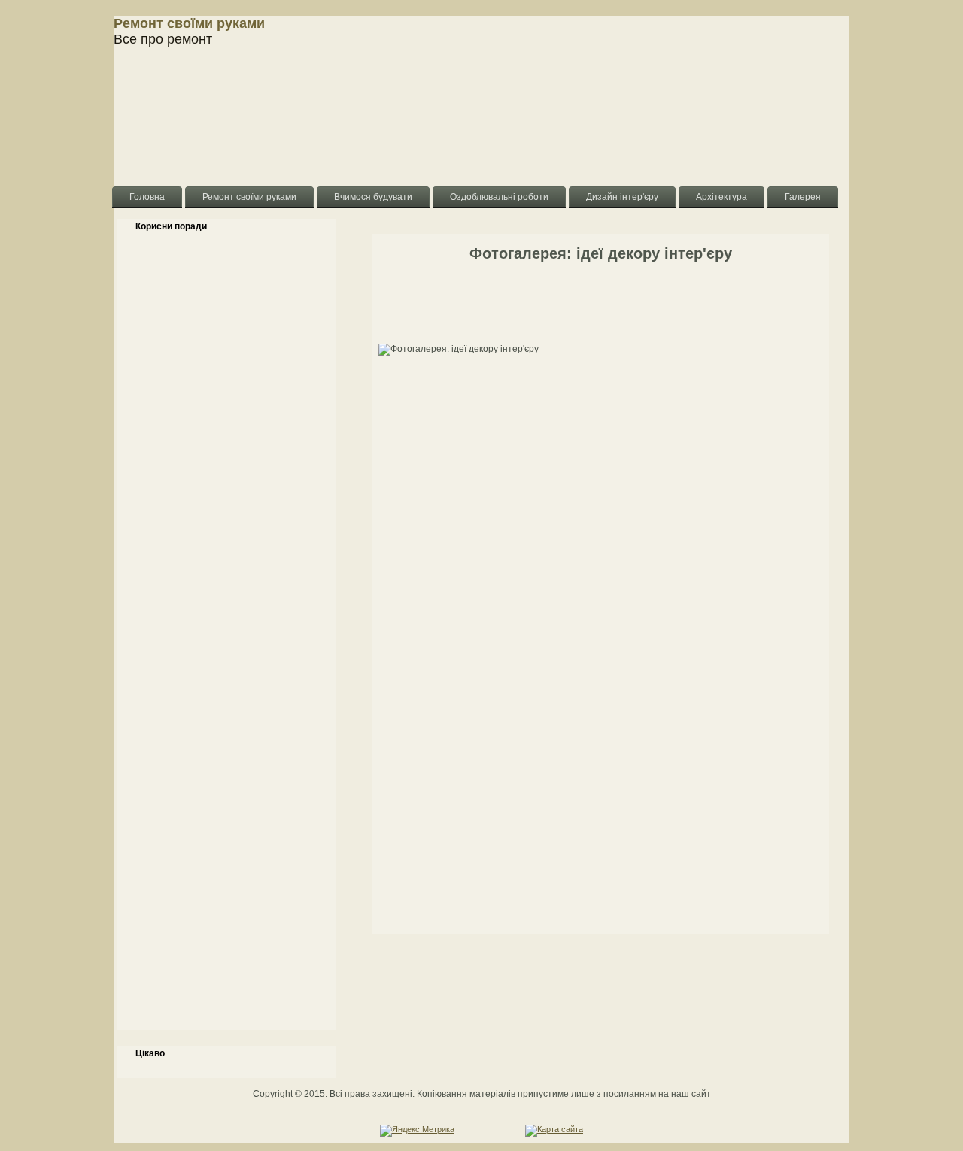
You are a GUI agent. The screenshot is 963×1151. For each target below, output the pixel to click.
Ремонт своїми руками (189, 23)
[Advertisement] (226, 638)
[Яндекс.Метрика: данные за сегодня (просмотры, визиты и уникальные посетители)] (417, 1131)
